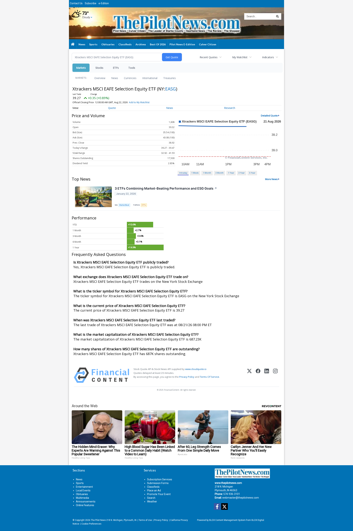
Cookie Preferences (91, 524)
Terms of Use (145, 520)
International (149, 78)
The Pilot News (98, 520)
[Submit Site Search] (277, 16)
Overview (99, 78)
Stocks (99, 67)
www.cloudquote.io (195, 369)
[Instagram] (275, 375)
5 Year (252, 172)
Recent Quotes (208, 57)
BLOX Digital (258, 520)
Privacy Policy (186, 376)
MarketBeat (124, 205)
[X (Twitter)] (249, 375)
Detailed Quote (269, 115)
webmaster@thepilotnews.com (240, 497)
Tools (131, 67)
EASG (170, 89)
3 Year (241, 172)
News (114, 78)
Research (229, 108)
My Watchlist (239, 57)
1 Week (195, 172)
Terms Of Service (209, 376)
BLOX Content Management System (227, 520)
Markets (81, 67)
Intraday (183, 172)
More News (271, 179)
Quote (112, 108)
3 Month (219, 172)
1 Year (231, 172)
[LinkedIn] (266, 375)
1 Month (207, 172)
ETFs (116, 67)
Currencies (130, 78)
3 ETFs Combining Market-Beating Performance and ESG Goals (166, 188)
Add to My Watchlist (139, 102)
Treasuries (169, 78)
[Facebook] (258, 375)
